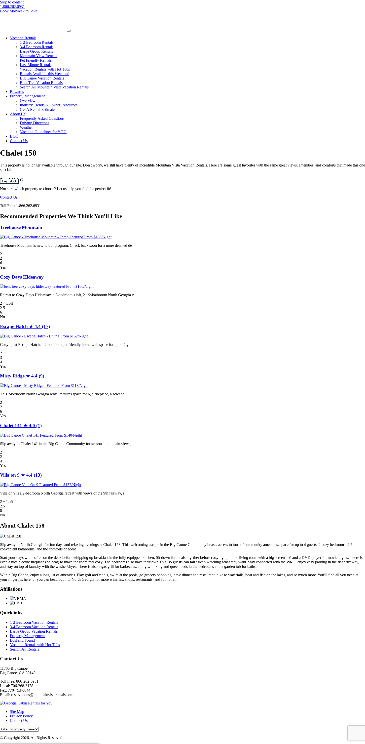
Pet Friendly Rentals (36, 60)
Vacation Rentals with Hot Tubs (45, 69)
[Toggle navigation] (69, 31)
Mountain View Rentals (38, 56)
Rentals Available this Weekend (44, 74)
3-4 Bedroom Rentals (36, 47)
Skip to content (12, 2)
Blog (14, 136)
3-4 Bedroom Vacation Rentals (34, 627)
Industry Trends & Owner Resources (48, 105)
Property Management (27, 96)
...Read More (143, 245)
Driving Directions (34, 123)
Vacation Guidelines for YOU (43, 132)
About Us (17, 114)
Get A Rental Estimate (37, 109)
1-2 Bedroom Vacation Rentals (34, 622)
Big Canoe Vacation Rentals (42, 78)
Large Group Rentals (36, 51)
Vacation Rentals (23, 38)
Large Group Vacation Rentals (34, 631)
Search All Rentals (24, 649)
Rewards (17, 91)
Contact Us (19, 141)
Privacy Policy (21, 716)
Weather (26, 127)
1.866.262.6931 (12, 6)
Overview (28, 100)
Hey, (9, 181)
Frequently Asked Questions (42, 118)
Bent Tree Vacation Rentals (41, 83)
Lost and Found (22, 640)
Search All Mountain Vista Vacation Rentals (54, 87)
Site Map (17, 711)
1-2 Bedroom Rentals (36, 42)
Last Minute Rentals (35, 65)
